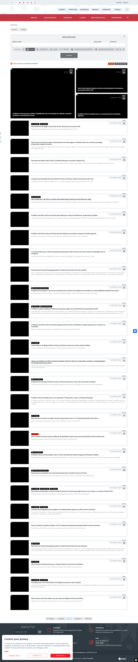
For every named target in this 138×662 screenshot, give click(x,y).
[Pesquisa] (127, 10)
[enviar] (39, 631)
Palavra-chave (17, 42)
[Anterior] (23, 49)
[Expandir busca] (124, 36)
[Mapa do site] (31, 2)
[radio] (30, 49)
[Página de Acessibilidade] (35, 2)
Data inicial (97, 42)
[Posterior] (123, 49)
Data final (113, 42)
